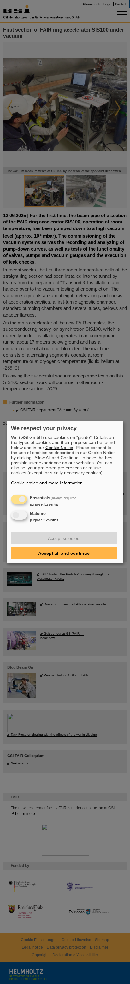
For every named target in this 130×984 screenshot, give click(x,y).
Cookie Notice (59, 447)
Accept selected (64, 538)
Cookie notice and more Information (47, 482)
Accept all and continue (64, 553)
